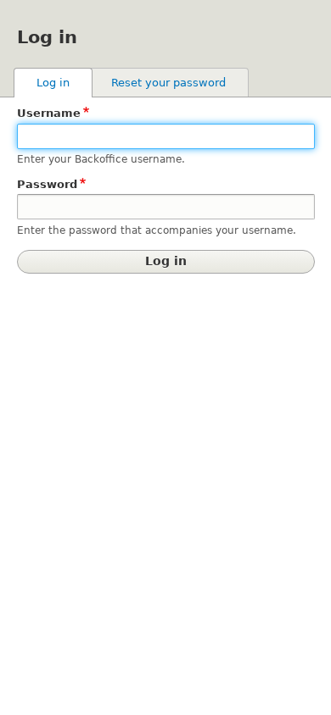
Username (49, 113)
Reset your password (168, 82)
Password (47, 184)
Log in (64, 82)
